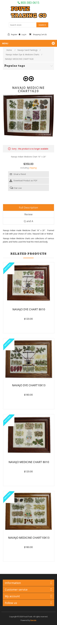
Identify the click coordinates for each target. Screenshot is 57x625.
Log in (24, 34)
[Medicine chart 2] (28, 435)
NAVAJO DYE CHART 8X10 (28, 309)
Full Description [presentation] (28, 207)
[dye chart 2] (28, 283)
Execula (33, 620)
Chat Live (17, 188)
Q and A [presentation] (28, 221)
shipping (33, 167)
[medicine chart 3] (28, 512)
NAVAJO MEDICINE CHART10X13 (28, 538)
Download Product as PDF (25, 180)
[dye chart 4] (28, 359)
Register (14, 34)
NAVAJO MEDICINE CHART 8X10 (29, 462)
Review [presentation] (28, 214)
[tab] (28, 207)
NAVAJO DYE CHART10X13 (28, 385)
